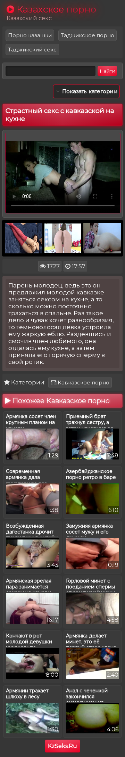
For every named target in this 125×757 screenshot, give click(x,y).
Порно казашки (30, 35)
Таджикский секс (32, 49)
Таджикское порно (87, 35)
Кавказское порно (82, 382)
